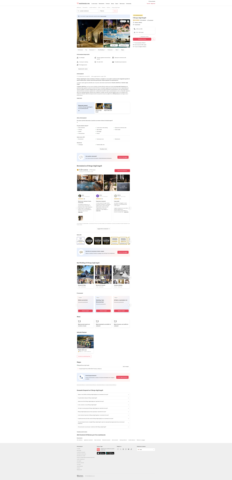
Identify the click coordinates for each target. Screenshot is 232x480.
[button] (103, 108)
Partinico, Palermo (138, 22)
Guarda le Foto (124, 45)
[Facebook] (118, 449)
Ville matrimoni (79, 440)
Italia (141, 449)
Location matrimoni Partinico (111, 384)
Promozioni (110, 49)
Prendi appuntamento (122, 377)
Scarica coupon (85, 310)
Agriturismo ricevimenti (88, 440)
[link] (85, 277)
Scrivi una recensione (122, 170)
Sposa (112, 3)
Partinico (108, 7)
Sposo (116, 3)
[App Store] (101, 454)
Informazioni (80, 49)
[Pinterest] (123, 449)
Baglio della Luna (82, 350)
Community (128, 3)
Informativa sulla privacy (81, 453)
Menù (117, 49)
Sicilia (99, 7)
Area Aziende (152, 1)
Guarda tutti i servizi (82, 69)
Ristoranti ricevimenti (106, 440)
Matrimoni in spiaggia (141, 440)
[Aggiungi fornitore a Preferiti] (128, 21)
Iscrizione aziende (80, 462)
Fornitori (108, 3)
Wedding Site (79, 469)
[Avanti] (129, 208)
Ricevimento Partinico (101, 384)
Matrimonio (79, 7)
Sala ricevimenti (115, 440)
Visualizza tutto (103, 149)
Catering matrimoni (123, 440)
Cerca (115, 11)
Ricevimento (101, 3)
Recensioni (92, 49)
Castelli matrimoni (131, 440)
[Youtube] (128, 449)
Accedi (148, 3)
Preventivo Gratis (142, 39)
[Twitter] (121, 449)
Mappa (122, 49)
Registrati (153, 3)
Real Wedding (101, 49)
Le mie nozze (94, 3)
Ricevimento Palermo (81, 384)
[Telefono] (153, 39)
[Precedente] (77, 208)
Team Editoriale (80, 466)
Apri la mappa (126, 366)
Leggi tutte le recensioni (102, 228)
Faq (86, 49)
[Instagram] (126, 449)
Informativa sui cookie (81, 455)
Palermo (103, 7)
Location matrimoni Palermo (91, 384)
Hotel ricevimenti (97, 440)
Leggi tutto (79, 98)
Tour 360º (114, 45)
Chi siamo (79, 464)
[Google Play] (110, 454)
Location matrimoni (93, 7)
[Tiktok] (131, 449)
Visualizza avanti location (82, 431)
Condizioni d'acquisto (81, 452)
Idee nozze (122, 3)
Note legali (79, 450)
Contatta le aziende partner (84, 356)
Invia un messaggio (123, 157)
